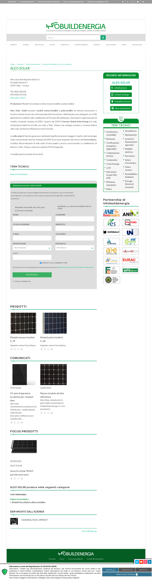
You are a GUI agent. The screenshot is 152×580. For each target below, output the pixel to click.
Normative (65, 45)
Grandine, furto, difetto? (34, 519)
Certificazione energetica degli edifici (112, 146)
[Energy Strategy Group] (111, 222)
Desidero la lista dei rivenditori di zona (74, 207)
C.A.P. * (16, 253)
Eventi (124, 45)
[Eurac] (130, 260)
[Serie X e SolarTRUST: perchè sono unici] (23, 447)
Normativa (130, 156)
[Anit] (130, 213)
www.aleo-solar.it (18, 97)
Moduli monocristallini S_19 (22, 339)
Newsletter (137, 45)
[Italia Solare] (111, 260)
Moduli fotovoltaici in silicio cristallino (57, 64)
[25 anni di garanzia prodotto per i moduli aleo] (23, 374)
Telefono (60, 234)
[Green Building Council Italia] (111, 279)
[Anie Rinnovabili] (111, 213)
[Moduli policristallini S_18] (53, 323)
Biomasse (110, 139)
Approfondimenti (81, 45)
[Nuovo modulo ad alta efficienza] (53, 374)
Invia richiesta (32, 275)
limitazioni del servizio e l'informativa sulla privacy (76, 267)
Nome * (16, 215)
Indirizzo (60, 224)
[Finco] (111, 270)
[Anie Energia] (130, 241)
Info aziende (111, 45)
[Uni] (130, 232)
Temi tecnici (39, 45)
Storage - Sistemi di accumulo (129, 184)
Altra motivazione (24, 211)
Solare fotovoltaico (33, 64)
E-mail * (17, 234)
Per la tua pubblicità (75, 559)
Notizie (52, 45)
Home (12, 64)
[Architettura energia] (111, 251)
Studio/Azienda (21, 224)
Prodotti (13, 45)
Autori (61, 559)
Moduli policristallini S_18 (51, 339)
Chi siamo (52, 559)
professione (19, 244)
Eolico (109, 189)
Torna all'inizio (88, 531)
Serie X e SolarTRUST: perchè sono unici (22, 473)
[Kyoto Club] (111, 241)
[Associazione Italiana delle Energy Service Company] (130, 251)
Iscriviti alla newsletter (97, 2)
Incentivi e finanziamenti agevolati (131, 142)
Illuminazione (131, 135)
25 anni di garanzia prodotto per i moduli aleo (21, 397)
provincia (60, 244)
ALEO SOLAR (121, 82)
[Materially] (111, 232)
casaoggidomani (27, 2)
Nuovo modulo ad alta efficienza (52, 395)
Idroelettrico (131, 131)
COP (108, 168)
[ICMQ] (130, 222)
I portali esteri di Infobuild (49, 2)
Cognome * (60, 215)
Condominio (111, 160)
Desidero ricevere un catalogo (30, 207)
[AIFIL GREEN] (130, 270)
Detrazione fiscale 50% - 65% (112, 175)
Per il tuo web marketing (73, 2)
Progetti (97, 45)
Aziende (26, 45)
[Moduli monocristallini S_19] (23, 323)
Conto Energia (112, 164)
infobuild (12, 2)
